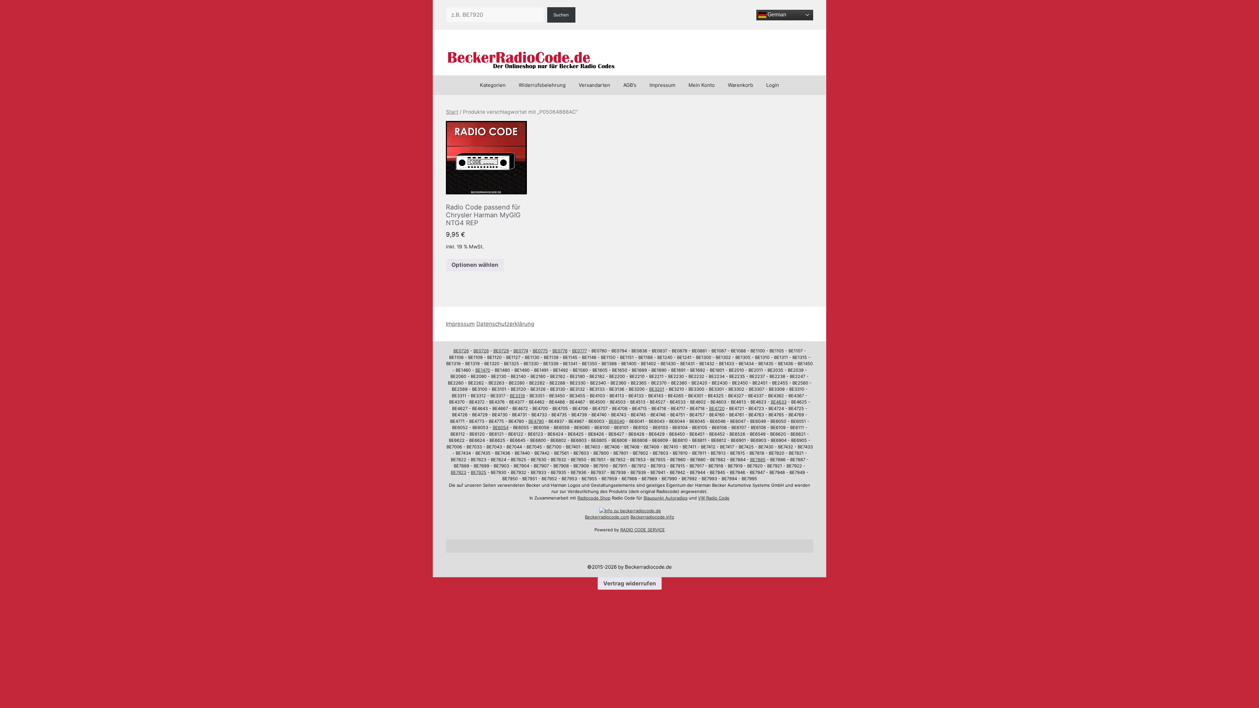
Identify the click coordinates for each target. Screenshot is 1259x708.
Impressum (662, 85)
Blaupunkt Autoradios (666, 498)
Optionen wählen (474, 265)
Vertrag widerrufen (629, 583)
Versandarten (594, 85)
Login (772, 85)
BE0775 (540, 350)
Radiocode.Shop (593, 498)
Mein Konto (702, 85)
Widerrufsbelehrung (542, 85)
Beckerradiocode (602, 517)
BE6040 (617, 421)
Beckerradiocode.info (652, 517)
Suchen (561, 14)
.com (624, 517)
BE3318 (517, 395)
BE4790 (536, 421)
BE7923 (458, 472)
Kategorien (493, 85)
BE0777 (579, 350)
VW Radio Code (713, 498)
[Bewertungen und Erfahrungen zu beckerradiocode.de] (630, 510)
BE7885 (758, 459)
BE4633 (779, 401)
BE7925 (478, 472)
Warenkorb (740, 85)
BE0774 (520, 350)
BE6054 (501, 427)
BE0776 (560, 350)
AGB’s (629, 85)
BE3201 (656, 389)
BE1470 (482, 370)
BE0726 (461, 350)
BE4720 (717, 408)
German (776, 14)
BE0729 (501, 350)
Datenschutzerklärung (505, 324)
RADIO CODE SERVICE (642, 529)
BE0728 (481, 350)
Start (452, 112)
